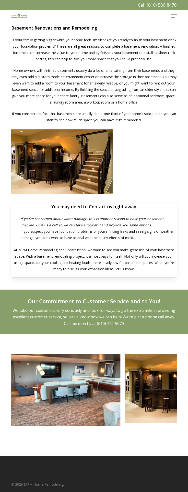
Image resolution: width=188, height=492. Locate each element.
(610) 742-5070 (110, 323)
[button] (174, 16)
